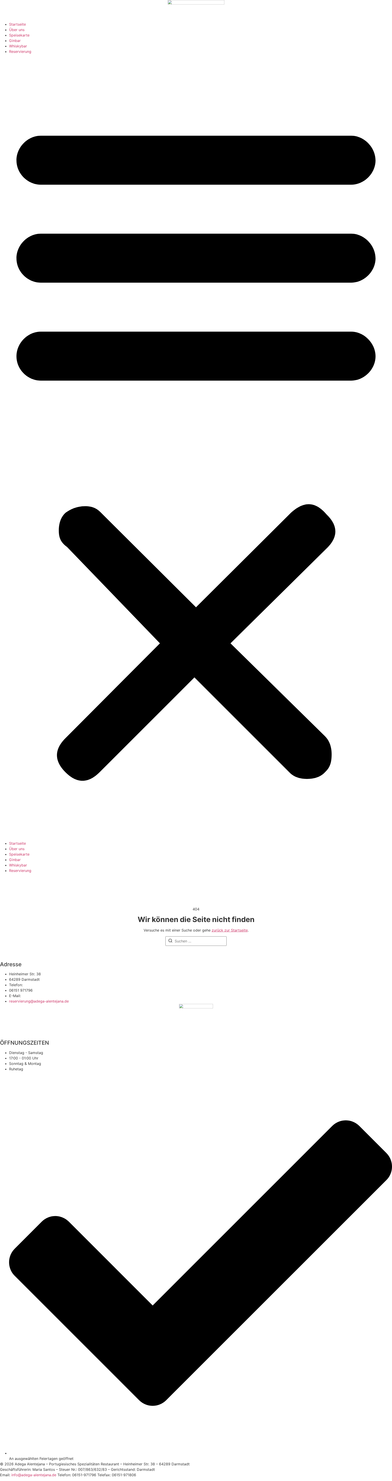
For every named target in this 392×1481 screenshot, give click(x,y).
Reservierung (20, 51)
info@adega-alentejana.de (33, 1475)
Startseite (17, 24)
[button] (196, 447)
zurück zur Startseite (230, 930)
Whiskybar (18, 46)
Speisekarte (19, 35)
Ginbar (15, 40)
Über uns (16, 29)
